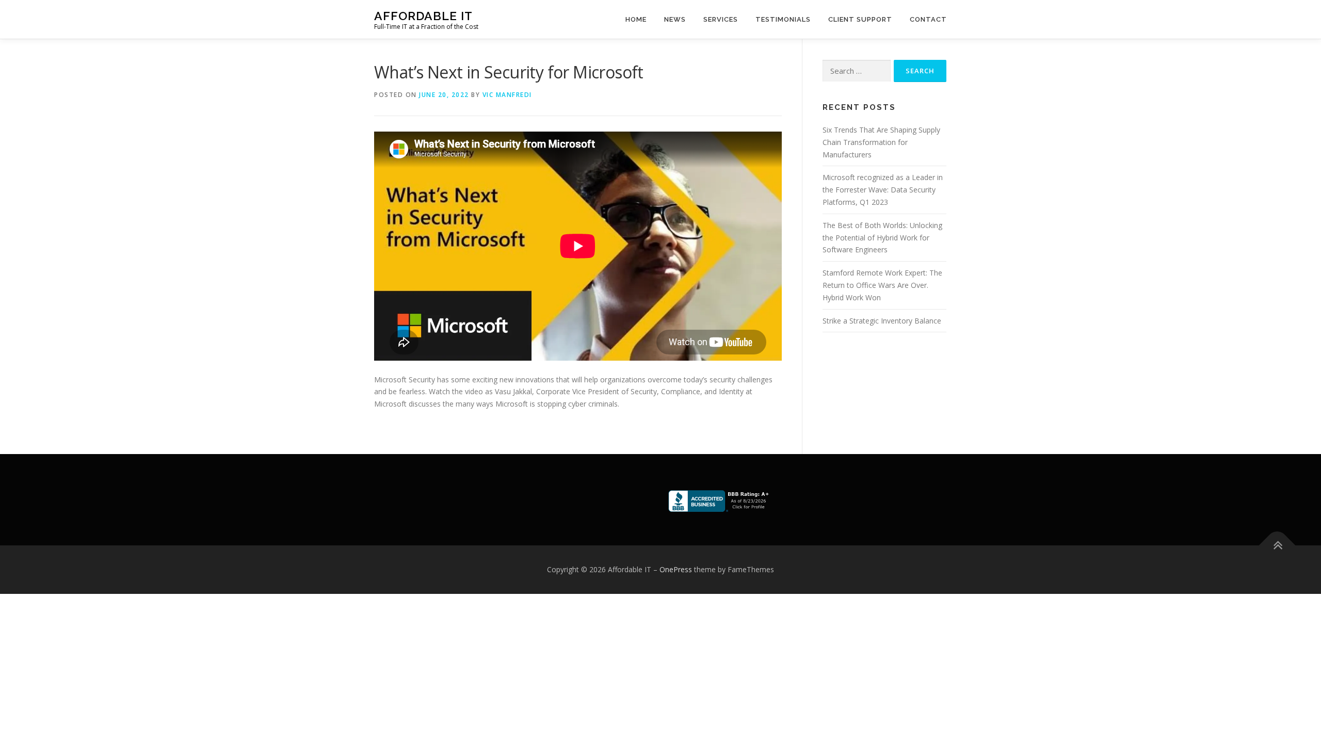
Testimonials (783, 19)
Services (720, 19)
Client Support (860, 19)
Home (636, 19)
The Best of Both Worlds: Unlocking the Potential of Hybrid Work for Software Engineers (882, 237)
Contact (928, 19)
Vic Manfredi (507, 94)
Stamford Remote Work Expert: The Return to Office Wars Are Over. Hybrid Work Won (882, 285)
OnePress (675, 569)
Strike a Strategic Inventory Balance (882, 321)
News (675, 19)
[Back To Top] (1277, 545)
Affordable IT (423, 16)
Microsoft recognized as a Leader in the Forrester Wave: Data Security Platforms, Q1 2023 (883, 189)
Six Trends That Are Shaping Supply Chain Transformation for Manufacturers (881, 142)
